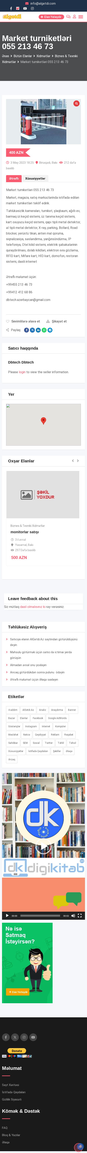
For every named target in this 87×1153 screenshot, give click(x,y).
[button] (43, 421)
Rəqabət (68, 734)
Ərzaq (11, 759)
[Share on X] (32, 330)
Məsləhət (13, 734)
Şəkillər (57, 751)
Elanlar (24, 718)
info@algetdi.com (43, 3)
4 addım (12, 710)
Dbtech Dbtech (21, 362)
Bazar (11, 718)
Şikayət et (59, 321)
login (22, 372)
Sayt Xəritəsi (10, 1085)
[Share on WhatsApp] (44, 330)
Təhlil (61, 743)
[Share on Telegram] (50, 330)
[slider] (40, 916)
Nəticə (26, 734)
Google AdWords (57, 718)
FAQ (4, 1128)
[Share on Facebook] (26, 330)
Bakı (54, 162)
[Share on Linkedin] (38, 330)
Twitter (49, 743)
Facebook (38, 718)
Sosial (36, 743)
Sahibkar (13, 743)
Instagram (31, 726)
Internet (46, 726)
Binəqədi (44, 162)
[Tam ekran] (80, 916)
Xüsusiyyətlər (15, 751)
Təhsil (72, 743)
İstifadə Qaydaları (38, 751)
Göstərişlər (14, 726)
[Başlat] (7, 916)
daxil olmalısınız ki (32, 607)
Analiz (42, 710)
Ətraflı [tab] (14, 178)
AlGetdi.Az (28, 710)
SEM (25, 743)
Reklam (55, 734)
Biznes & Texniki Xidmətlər (28, 525)
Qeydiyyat (40, 734)
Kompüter (60, 726)
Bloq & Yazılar (11, 1135)
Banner (72, 710)
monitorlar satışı (25, 532)
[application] (43, 846)
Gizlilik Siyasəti (11, 1099)
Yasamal (21, 545)
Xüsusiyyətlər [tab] (35, 178)
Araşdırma (57, 710)
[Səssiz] (73, 916)
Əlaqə (43, 679)
